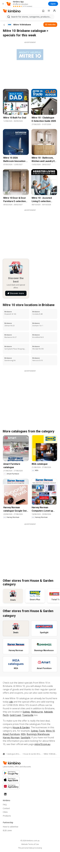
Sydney (26, 711)
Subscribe (52, 24)
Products (7, 815)
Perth (6, 715)
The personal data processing (30, 848)
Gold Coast (15, 715)
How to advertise (10, 826)
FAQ (5, 804)
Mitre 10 (50, 730)
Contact (6, 808)
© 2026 (30, 840)
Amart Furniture (11, 734)
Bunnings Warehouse (38, 734)
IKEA (23, 734)
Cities (5, 812)
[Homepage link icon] (4, 754)
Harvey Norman (11, 737)
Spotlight (25, 737)
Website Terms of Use (30, 844)
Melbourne (37, 711)
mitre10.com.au (42, 744)
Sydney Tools (38, 730)
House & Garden (21, 727)
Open (53, 3)
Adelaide (48, 711)
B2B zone (7, 830)
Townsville (27, 715)
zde (11, 701)
